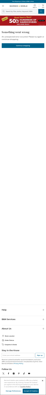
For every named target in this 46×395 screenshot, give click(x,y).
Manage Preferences (13, 391)
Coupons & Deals (11, 344)
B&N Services (8, 319)
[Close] (42, 380)
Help (4, 310)
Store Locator (9, 336)
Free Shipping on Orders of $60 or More (23, 1)
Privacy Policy (18, 363)
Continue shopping (23, 45)
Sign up (40, 355)
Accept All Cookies (31, 391)
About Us (6, 328)
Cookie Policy (25, 386)
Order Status (9, 340)
